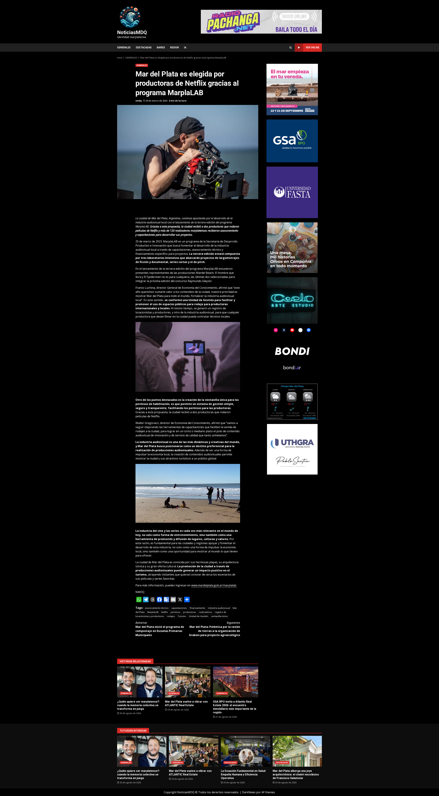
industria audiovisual (219, 607)
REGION (174, 47)
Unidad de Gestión (198, 616)
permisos (175, 612)
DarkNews (249, 792)
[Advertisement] (261, 21)
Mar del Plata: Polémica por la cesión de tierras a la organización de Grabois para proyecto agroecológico (214, 629)
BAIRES (161, 47)
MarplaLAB (152, 612)
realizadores (205, 612)
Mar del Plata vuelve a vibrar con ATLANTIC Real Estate (187, 682)
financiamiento (197, 607)
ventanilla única (219, 616)
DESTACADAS (144, 47)
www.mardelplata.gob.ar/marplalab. (214, 585)
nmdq (138, 100)
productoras (189, 612)
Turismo (182, 616)
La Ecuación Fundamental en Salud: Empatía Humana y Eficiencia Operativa (245, 751)
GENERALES (124, 47)
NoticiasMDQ (132, 32)
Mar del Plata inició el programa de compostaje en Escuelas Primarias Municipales (159, 629)
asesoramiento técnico (157, 607)
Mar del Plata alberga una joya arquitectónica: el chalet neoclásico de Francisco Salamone (297, 751)
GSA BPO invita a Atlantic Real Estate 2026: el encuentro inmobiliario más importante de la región (235, 682)
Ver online (312, 47)
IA (185, 47)
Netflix (164, 612)
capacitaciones (179, 607)
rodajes (171, 616)
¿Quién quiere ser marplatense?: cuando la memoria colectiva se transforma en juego (139, 682)
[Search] (290, 47)
